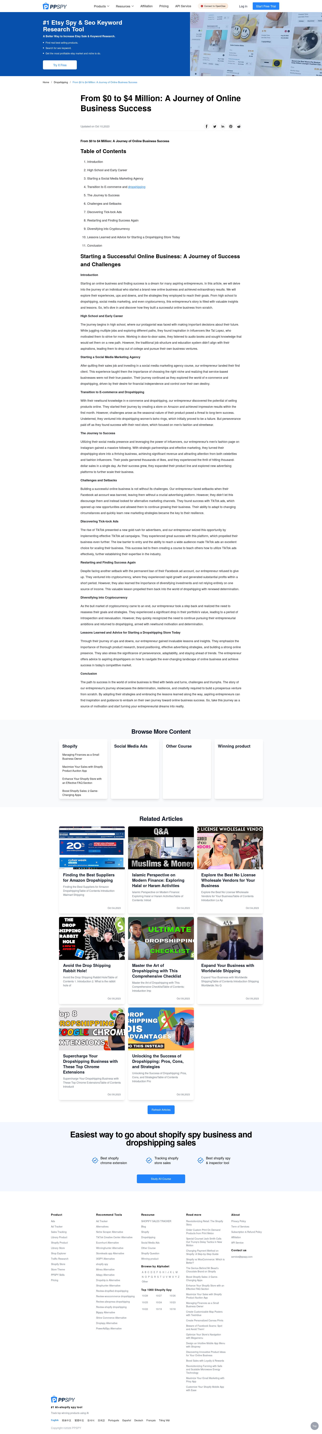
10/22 (145, 1309)
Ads (53, 1221)
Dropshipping (61, 82)
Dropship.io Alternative (108, 1280)
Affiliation (236, 1237)
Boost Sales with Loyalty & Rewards (205, 1360)
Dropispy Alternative (106, 1323)
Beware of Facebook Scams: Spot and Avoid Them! (204, 1327)
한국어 (90, 1420)
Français (151, 1420)
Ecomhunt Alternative (107, 1242)
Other (145, 1281)
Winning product (149, 1258)
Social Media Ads (150, 1242)
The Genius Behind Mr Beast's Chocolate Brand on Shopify (202, 1269)
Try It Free (60, 65)
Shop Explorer (58, 1253)
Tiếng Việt (164, 1420)
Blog (143, 1226)
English (55, 1420)
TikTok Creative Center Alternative (114, 1237)
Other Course (148, 1248)
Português (113, 1420)
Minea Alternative (105, 1269)
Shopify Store (58, 1264)
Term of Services (240, 1226)
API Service (183, 6)
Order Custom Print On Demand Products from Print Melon (203, 1231)
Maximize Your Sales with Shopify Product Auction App (82, 769)
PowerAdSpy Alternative (109, 1328)
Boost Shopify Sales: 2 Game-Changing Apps (80, 793)
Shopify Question (150, 1253)
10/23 (173, 1302)
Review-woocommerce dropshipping (115, 1296)
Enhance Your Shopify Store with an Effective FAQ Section (82, 781)
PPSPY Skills (58, 1274)
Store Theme (58, 1269)
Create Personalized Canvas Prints (204, 1320)
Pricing (164, 6)
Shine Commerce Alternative (111, 1317)
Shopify (145, 1231)
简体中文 (66, 1420)
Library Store (58, 1248)
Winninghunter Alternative (109, 1248)
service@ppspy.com (242, 1256)
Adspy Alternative (105, 1274)
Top (315, 1426)
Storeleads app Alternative (110, 1253)
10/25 (145, 1302)
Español (126, 1420)
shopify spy (102, 1264)
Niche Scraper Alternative (109, 1231)
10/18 (173, 1309)
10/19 (159, 1309)
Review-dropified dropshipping (112, 1290)
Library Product (59, 1237)
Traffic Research (59, 1258)
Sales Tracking (59, 1231)
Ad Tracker (57, 1226)
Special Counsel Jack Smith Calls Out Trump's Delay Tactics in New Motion (204, 1242)
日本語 (101, 1420)
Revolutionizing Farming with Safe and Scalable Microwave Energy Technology (204, 1369)
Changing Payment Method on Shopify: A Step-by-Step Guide (202, 1252)
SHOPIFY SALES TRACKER (156, 1221)
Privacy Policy (238, 1221)
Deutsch (138, 1420)
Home (46, 82)
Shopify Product (59, 1242)
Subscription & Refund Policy (246, 1231)
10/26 (173, 1295)
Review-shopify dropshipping (111, 1307)
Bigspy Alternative (105, 1312)
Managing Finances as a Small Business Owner (80, 757)
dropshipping (136, 186)
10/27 (159, 1295)
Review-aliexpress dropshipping (113, 1301)
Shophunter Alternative (108, 1285)
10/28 (145, 1295)
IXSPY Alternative (105, 1258)
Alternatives (102, 1226)
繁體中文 (79, 1420)
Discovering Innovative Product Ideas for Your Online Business (206, 1353)
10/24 (159, 1302)
